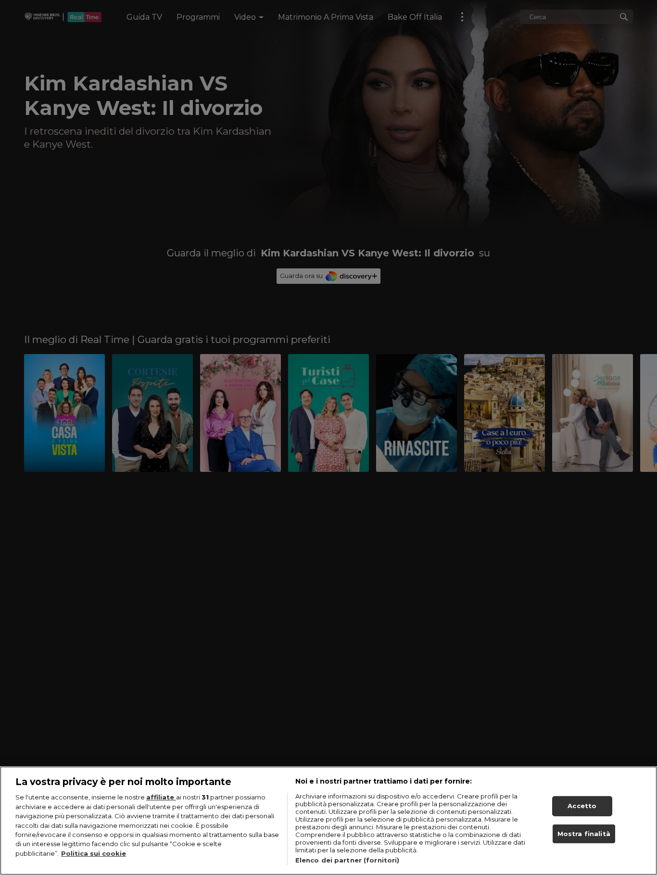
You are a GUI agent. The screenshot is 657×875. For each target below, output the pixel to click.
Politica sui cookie (93, 853)
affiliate (161, 797)
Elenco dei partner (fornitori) (347, 860)
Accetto (582, 806)
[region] (328, 820)
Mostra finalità (583, 833)
